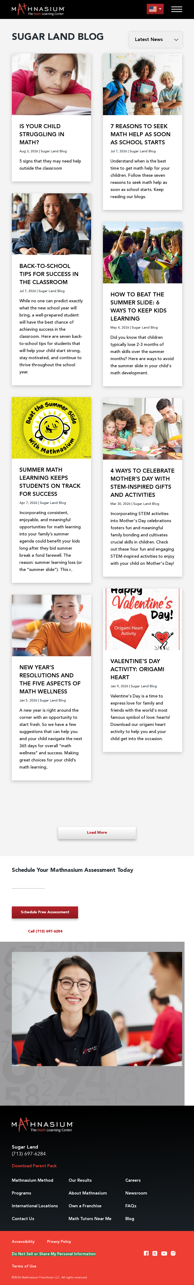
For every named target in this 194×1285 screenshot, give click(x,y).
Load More (97, 833)
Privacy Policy (59, 1242)
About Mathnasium (88, 1193)
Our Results (80, 1180)
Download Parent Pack (34, 1166)
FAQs (131, 1206)
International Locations (35, 1206)
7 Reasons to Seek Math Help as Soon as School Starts (140, 135)
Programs (21, 1193)
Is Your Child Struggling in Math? (41, 135)
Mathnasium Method (32, 1180)
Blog (129, 1219)
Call (45, 931)
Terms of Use (24, 1266)
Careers (133, 1180)
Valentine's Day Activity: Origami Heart (137, 670)
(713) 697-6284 (29, 1154)
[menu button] (155, 9)
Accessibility (23, 1242)
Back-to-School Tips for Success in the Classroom (49, 274)
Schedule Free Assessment (45, 912)
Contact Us (23, 1219)
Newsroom (136, 1193)
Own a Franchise (85, 1206)
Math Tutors (90, 1219)
